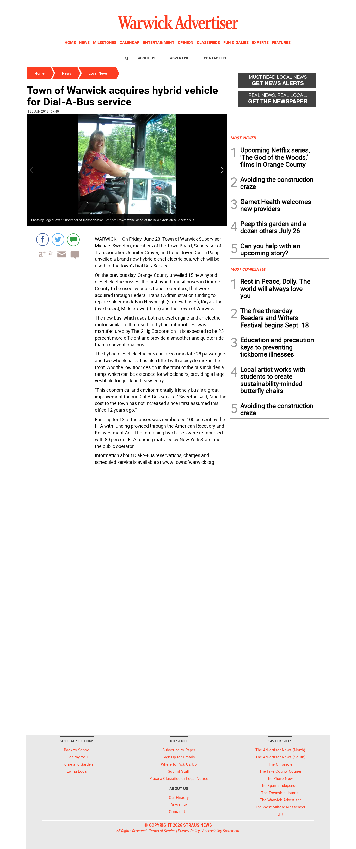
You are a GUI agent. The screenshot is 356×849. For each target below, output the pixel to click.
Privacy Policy (189, 830)
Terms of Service (162, 830)
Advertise (179, 57)
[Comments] (73, 239)
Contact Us (215, 57)
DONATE (316, 6)
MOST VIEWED (243, 137)
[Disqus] (127, 533)
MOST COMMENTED (248, 269)
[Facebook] (42, 239)
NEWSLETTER (287, 6)
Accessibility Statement (221, 830)
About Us (146, 57)
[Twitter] (58, 239)
